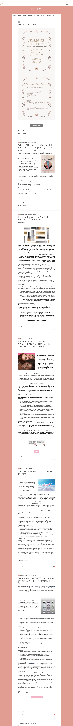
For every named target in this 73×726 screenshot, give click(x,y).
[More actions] (54, 22)
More (53, 15)
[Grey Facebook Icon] (66, 1)
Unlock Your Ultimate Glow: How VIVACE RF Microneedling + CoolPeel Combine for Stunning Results (35, 344)
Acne (34, 15)
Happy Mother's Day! (27, 25)
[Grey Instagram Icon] (67, 1)
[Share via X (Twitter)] (21, 130)
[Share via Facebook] (18, 130)
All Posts (14, 15)
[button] (17, 3)
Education (30, 15)
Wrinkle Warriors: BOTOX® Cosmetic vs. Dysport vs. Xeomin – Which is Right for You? (36, 581)
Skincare (19, 15)
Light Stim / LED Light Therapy (46, 15)
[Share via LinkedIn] (23, 130)
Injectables (24, 15)
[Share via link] (25, 130)
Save (38, 15)
